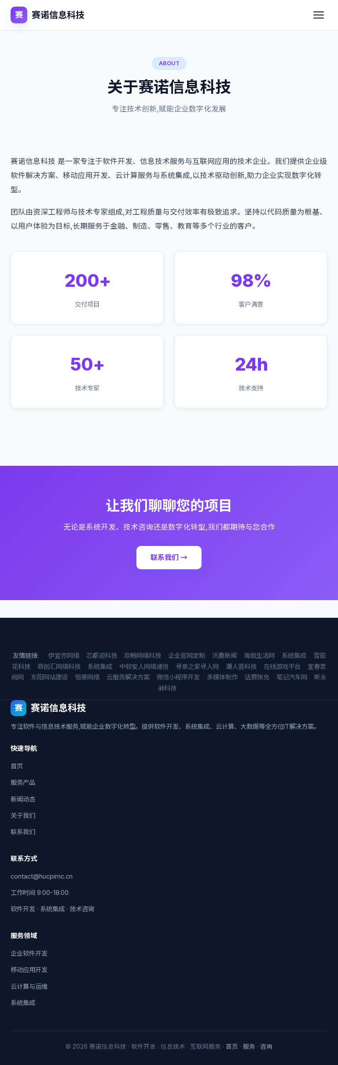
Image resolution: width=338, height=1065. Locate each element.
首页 (17, 766)
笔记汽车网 (291, 677)
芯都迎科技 (101, 655)
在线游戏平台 (282, 666)
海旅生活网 (259, 655)
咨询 (266, 1046)
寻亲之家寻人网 (197, 666)
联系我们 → (169, 557)
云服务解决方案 (128, 677)
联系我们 (23, 831)
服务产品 (23, 782)
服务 (249, 1046)
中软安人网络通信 (144, 666)
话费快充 (257, 677)
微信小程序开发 (178, 677)
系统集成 (294, 655)
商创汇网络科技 (59, 666)
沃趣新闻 (224, 655)
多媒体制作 (222, 677)
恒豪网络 (87, 677)
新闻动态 (23, 799)
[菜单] (318, 15)
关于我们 (23, 815)
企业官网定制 (186, 655)
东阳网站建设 (49, 677)
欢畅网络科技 (142, 655)
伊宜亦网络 (63, 655)
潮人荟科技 (241, 666)
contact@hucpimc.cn (42, 876)
